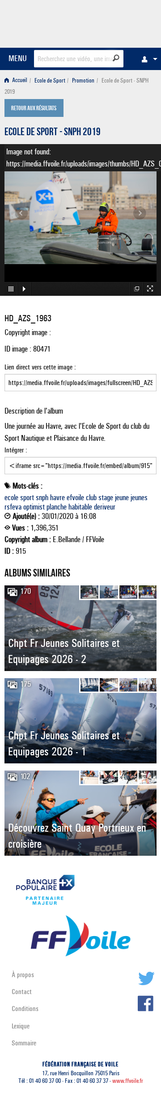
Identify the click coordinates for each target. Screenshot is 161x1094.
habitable (80, 506)
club (91, 497)
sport (27, 497)
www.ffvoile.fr (127, 1081)
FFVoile (114, 22)
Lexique (21, 1026)
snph (42, 497)
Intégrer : (15, 450)
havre (57, 497)
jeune (122, 497)
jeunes (139, 497)
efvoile (75, 497)
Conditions (25, 1008)
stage (105, 497)
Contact (22, 991)
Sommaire (24, 1043)
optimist (34, 506)
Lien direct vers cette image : (40, 367)
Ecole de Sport (49, 80)
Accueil (19, 80)
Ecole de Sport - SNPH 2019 (52, 133)
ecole (11, 497)
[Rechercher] (116, 58)
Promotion (83, 80)
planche (57, 506)
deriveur (104, 506)
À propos (23, 974)
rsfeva (12, 506)
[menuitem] (147, 59)
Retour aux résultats (33, 109)
